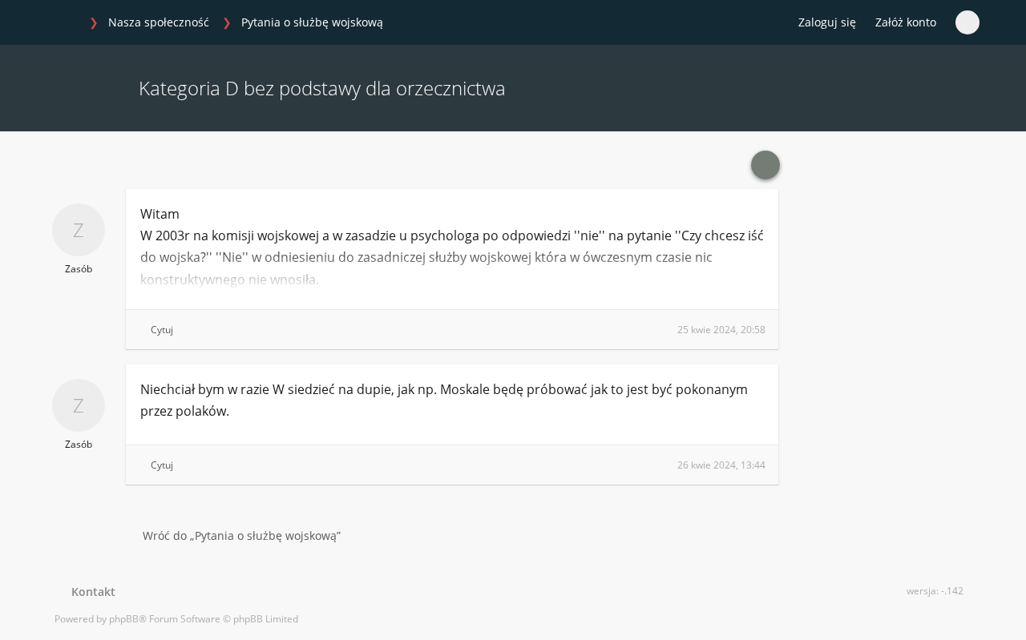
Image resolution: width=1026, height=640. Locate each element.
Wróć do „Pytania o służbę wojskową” (242, 535)
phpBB (124, 619)
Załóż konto (905, 22)
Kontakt (90, 591)
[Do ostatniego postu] (765, 165)
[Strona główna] (63, 23)
